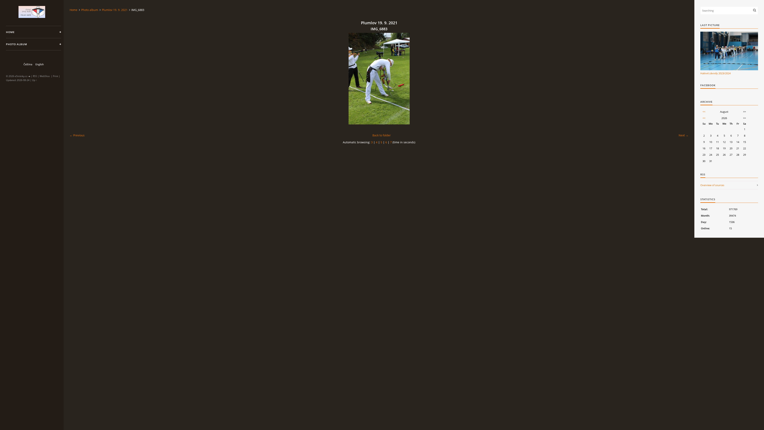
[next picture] (681, 78)
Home (10, 32)
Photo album (16, 44)
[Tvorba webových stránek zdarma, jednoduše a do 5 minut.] (29, 76)
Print (55, 76)
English (39, 64)
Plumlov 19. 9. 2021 (115, 10)
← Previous (77, 135)
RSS (35, 76)
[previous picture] (76, 78)
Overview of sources (712, 185)
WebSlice (45, 76)
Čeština (27, 64)
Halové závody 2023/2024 (715, 73)
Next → (683, 135)
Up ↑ (34, 80)
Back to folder (381, 135)
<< (704, 111)
